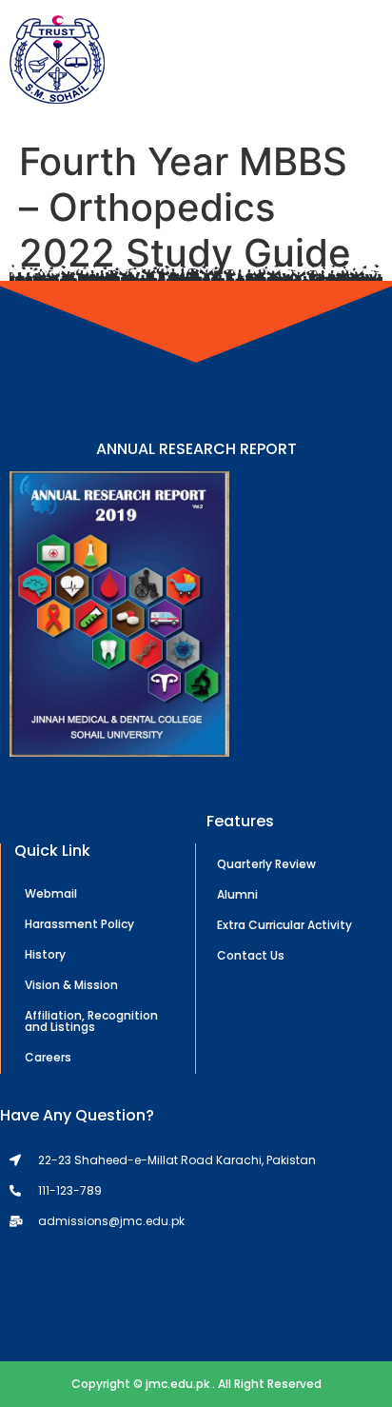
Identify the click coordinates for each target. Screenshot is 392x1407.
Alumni (237, 894)
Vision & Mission (71, 985)
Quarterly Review (266, 864)
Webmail (51, 893)
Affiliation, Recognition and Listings (91, 1021)
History (45, 954)
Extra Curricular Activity (284, 925)
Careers (48, 1057)
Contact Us (250, 955)
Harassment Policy (79, 924)
